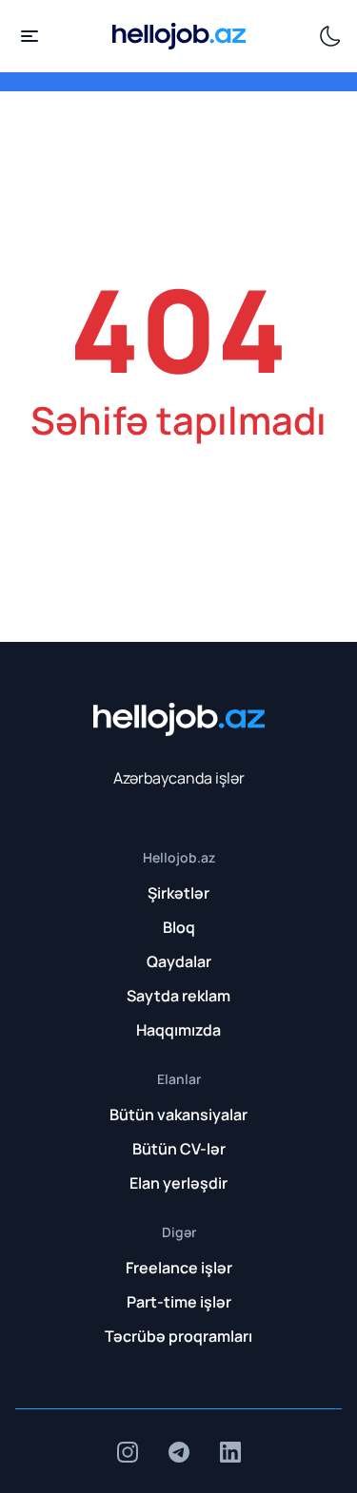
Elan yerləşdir (178, 1183)
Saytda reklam (178, 995)
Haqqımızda (178, 1029)
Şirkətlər (178, 892)
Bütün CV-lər (179, 1148)
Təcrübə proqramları (178, 1336)
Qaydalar (179, 961)
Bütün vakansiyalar (178, 1114)
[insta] (127, 1452)
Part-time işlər (179, 1301)
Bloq (179, 927)
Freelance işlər (179, 1267)
